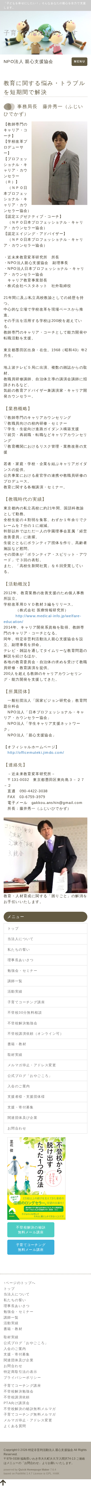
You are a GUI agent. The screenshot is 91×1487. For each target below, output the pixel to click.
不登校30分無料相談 (25, 1012)
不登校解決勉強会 (22, 1023)
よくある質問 (15, 1426)
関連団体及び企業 (22, 1118)
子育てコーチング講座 (26, 1002)
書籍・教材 (17, 1044)
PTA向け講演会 (17, 1403)
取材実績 (15, 1055)
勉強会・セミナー (22, 971)
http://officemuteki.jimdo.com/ (36, 752)
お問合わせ (17, 1128)
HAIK (56, 1473)
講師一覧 (15, 981)
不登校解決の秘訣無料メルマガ (30, 1409)
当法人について (21, 939)
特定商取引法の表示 (20, 1372)
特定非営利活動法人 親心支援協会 (50, 1450)
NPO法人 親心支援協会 (28, 61)
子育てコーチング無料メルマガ (30, 1414)
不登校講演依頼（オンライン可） (36, 1033)
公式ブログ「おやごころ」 (30, 1076)
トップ (13, 928)
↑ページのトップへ (20, 1283)
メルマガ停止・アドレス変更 (32, 1065)
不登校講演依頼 (17, 1397)
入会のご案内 (19, 1086)
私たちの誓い (19, 949)
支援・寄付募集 (21, 1107)
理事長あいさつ (21, 960)
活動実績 (15, 991)
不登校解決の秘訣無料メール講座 (31, 1229)
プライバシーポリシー (22, 1377)
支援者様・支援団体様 (26, 1096)
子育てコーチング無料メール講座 (31, 1247)
